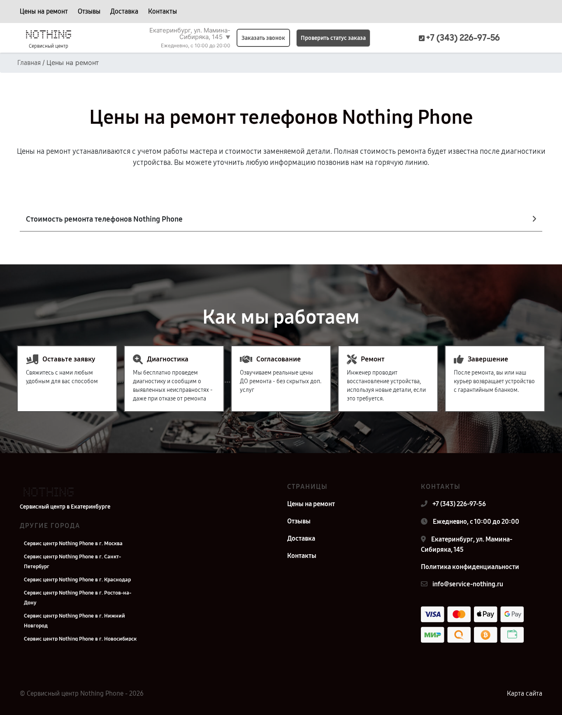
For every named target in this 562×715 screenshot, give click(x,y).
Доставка (124, 11)
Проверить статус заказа (333, 38)
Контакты (162, 11)
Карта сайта (524, 693)
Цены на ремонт (44, 11)
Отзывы (89, 11)
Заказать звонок (263, 38)
